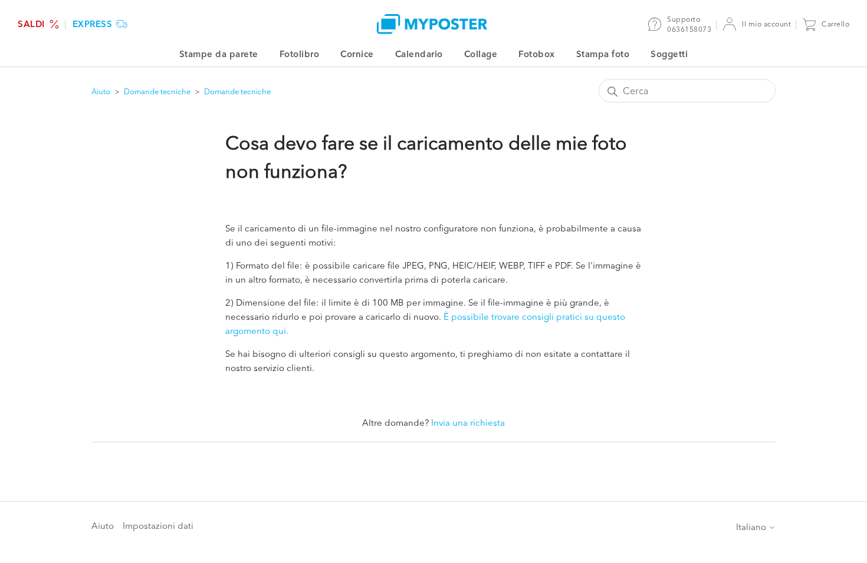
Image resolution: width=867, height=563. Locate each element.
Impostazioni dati (158, 525)
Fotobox (536, 53)
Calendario (419, 53)
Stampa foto (603, 53)
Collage (481, 53)
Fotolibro (300, 53)
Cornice (357, 53)
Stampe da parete (218, 53)
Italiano (752, 527)
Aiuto (100, 91)
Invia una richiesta (468, 422)
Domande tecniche (157, 91)
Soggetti (669, 53)
